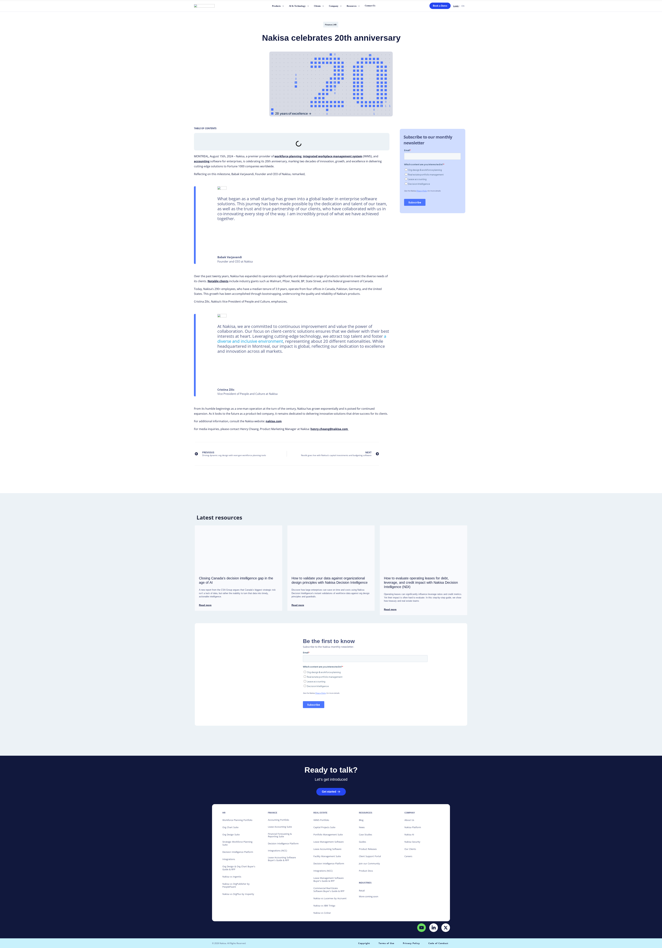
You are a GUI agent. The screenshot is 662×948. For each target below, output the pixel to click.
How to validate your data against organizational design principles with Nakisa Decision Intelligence (330, 580)
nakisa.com (274, 421)
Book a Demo (440, 5)
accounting (201, 161)
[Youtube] (421, 927)
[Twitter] (445, 927)
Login (456, 6)
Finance (328, 25)
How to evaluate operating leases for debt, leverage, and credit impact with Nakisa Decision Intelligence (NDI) (421, 582)
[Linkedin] (433, 927)
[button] (278, 6)
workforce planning (288, 156)
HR (335, 25)
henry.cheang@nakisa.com (329, 429)
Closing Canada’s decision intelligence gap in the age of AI (236, 580)
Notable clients (218, 281)
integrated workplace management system (332, 156)
